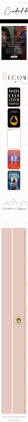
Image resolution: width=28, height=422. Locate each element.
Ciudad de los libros (7, 416)
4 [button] (15, 59)
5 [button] (16, 59)
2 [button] (12, 59)
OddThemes (22, 416)
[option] (14, 43)
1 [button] (11, 59)
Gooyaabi (17, 420)
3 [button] (14, 59)
